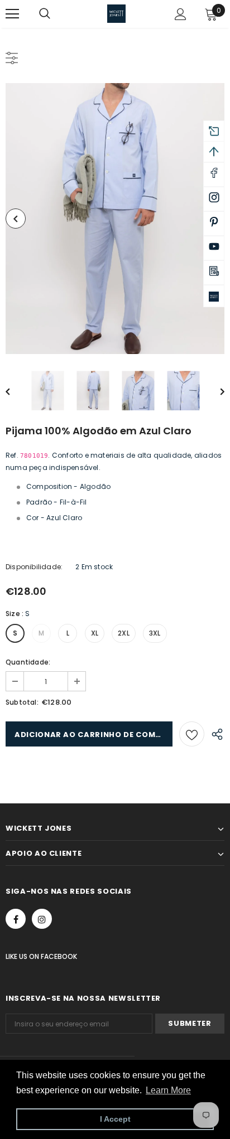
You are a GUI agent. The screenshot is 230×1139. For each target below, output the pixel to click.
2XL (124, 633)
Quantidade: (28, 662)
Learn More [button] (168, 1090)
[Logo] (116, 13)
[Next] (214, 391)
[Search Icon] (56, 14)
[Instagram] (42, 919)
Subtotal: (22, 702)
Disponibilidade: (34, 566)
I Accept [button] (115, 1118)
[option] (115, 218)
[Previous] (16, 219)
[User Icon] (180, 14)
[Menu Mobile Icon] (12, 14)
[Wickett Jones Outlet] (214, 296)
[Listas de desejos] (191, 734)
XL (94, 633)
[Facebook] (16, 919)
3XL (155, 633)
